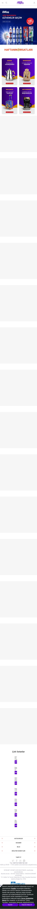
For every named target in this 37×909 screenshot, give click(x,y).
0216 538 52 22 (20, 863)
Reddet (13, 888)
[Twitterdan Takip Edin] (13, 860)
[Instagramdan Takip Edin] (20, 860)
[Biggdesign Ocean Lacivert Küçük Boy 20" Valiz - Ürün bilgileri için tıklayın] (8, 792)
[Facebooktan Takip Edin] (16, 860)
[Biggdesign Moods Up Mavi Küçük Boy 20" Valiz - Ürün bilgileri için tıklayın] (8, 771)
